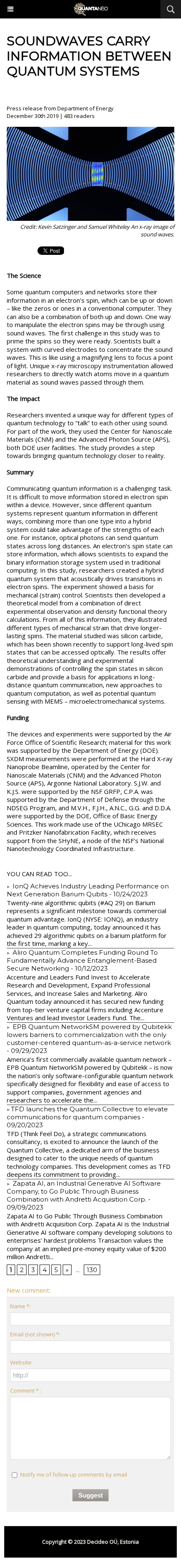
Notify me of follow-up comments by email (73, 1474)
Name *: (20, 1306)
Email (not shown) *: (35, 1334)
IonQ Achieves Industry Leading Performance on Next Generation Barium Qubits (88, 890)
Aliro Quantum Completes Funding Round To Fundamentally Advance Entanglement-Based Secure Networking (82, 960)
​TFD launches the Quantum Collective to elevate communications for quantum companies (87, 1113)
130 (92, 1270)
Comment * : (25, 1390)
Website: (21, 1362)
